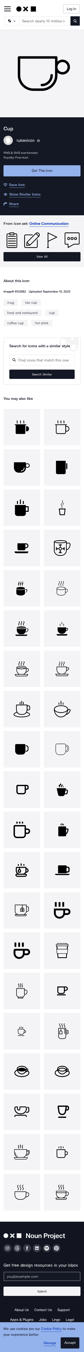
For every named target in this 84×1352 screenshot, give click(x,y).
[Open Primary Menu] (7, 9)
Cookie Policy (51, 1329)
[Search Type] (11, 21)
